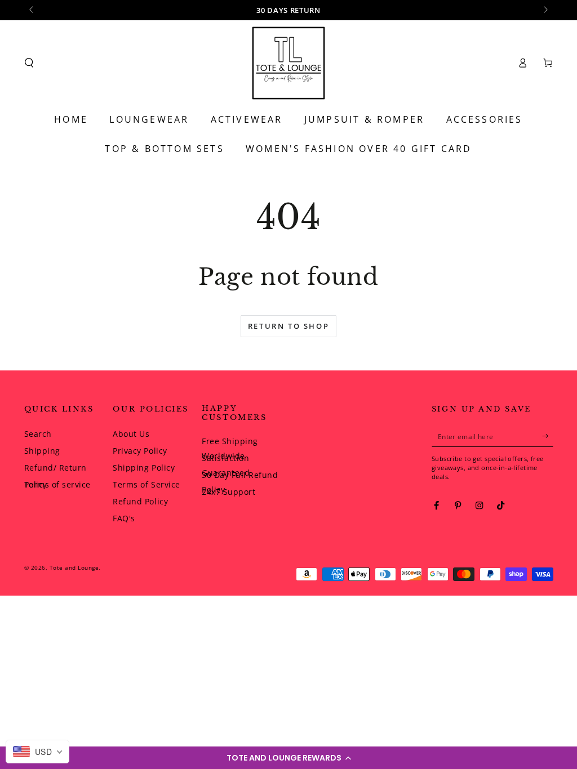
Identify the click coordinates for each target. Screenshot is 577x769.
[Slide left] (32, 10)
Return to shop (288, 326)
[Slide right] (545, 10)
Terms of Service (146, 484)
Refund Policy (140, 501)
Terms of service (57, 484)
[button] (288, 757)
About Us (131, 433)
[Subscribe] (547, 436)
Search (38, 433)
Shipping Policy (144, 467)
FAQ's (124, 518)
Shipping (42, 450)
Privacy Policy (140, 450)
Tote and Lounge (74, 567)
